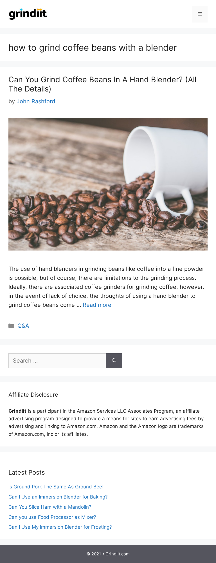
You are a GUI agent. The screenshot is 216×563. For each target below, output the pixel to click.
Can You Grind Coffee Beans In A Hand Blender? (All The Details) (102, 84)
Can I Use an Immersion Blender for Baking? (58, 497)
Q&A (23, 325)
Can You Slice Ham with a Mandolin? (49, 507)
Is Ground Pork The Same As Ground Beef (56, 487)
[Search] (114, 360)
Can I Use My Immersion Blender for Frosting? (60, 527)
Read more (97, 304)
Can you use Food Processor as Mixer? (52, 517)
